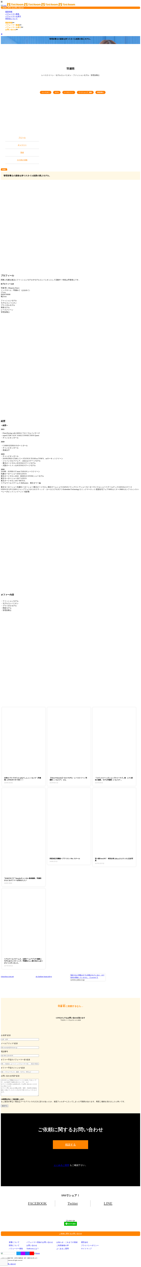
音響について (14, 1242)
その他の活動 (22, 160)
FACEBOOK (37, 1203)
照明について (14, 1245)
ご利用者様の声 (62, 1245)
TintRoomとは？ (32, 1249)
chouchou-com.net (7, 976)
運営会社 (84, 1242)
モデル (57, 92)
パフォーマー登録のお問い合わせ (39, 1242)
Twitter (73, 1203)
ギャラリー (22, 145)
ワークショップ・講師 (85, 92)
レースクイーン (68, 92)
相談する (70, 1144)
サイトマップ (86, 1249)
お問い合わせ (31, 1245)
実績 (22, 152)
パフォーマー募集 (16, 1249)
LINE (108, 1203)
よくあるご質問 (61, 1165)
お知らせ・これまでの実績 (67, 1242)
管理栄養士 (100, 92)
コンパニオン (46, 92)
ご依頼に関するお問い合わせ (12, 8)
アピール (22, 138)
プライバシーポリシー (90, 1245)
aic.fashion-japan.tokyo (44, 976)
